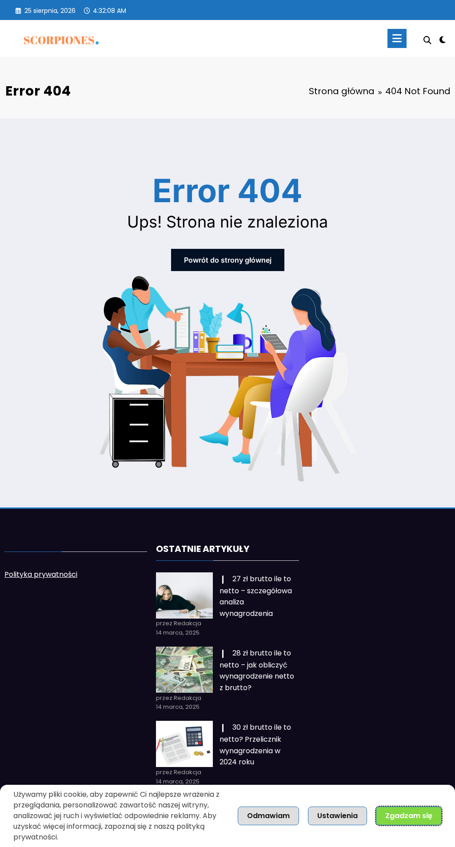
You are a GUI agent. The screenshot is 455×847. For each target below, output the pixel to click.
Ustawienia (337, 816)
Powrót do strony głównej (227, 260)
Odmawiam (268, 816)
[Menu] (397, 38)
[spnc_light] (442, 38)
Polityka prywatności (40, 574)
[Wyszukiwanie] (427, 40)
